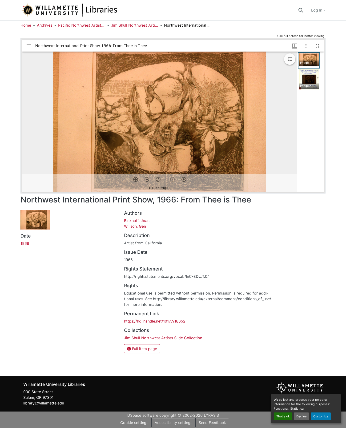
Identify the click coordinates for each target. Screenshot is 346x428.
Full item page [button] (144, 348)
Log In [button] (317, 10)
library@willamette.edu (43, 403)
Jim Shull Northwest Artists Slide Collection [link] (134, 25)
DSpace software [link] (142, 415)
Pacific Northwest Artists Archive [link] (81, 25)
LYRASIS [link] (211, 415)
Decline (301, 416)
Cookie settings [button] (134, 422)
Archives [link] (44, 25)
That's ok (283, 416)
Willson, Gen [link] (135, 226)
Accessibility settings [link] (173, 422)
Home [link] (25, 25)
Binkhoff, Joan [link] (136, 220)
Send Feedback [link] (212, 422)
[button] (84, 10)
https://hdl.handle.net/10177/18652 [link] (154, 321)
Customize (320, 416)
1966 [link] (24, 243)
